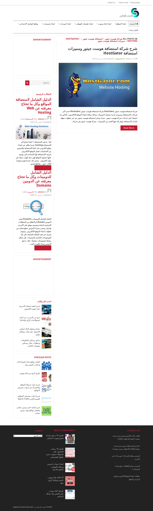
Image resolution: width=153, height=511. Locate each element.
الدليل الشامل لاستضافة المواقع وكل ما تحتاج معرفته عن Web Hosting (33, 106)
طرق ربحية (134, 30)
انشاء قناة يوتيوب (104, 24)
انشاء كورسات (65, 24)
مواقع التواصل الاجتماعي (29, 24)
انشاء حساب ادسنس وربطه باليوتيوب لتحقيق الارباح (55, 467)
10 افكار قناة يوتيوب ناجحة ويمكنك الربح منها (55, 480)
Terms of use (123, 2)
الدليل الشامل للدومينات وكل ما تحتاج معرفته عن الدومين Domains (34, 178)
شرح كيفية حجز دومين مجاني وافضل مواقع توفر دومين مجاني (28, 410)
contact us (111, 2)
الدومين (30, 192)
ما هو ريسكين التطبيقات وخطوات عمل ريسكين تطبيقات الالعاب (30, 343)
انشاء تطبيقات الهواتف (84, 24)
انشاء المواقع (121, 24)
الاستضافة (119, 59)
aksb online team (27, 507)
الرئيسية (133, 24)
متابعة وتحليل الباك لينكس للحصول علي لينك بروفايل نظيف (29, 332)
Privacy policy (135, 2)
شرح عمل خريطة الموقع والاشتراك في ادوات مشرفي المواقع (28, 387)
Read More (128, 128)
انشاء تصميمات (49, 24)
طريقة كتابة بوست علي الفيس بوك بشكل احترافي (54, 493)
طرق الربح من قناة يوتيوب (29, 373)
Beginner (16, 507)
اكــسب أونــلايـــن (40, 507)
